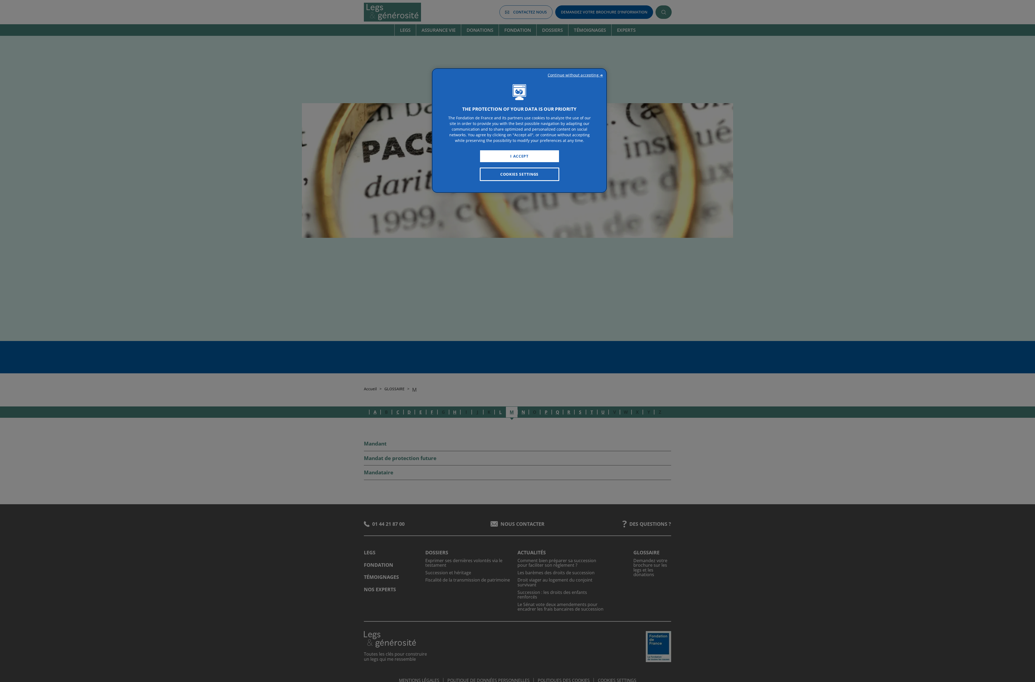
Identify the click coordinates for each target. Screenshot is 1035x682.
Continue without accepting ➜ (575, 75)
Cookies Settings (519, 174)
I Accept (519, 156)
